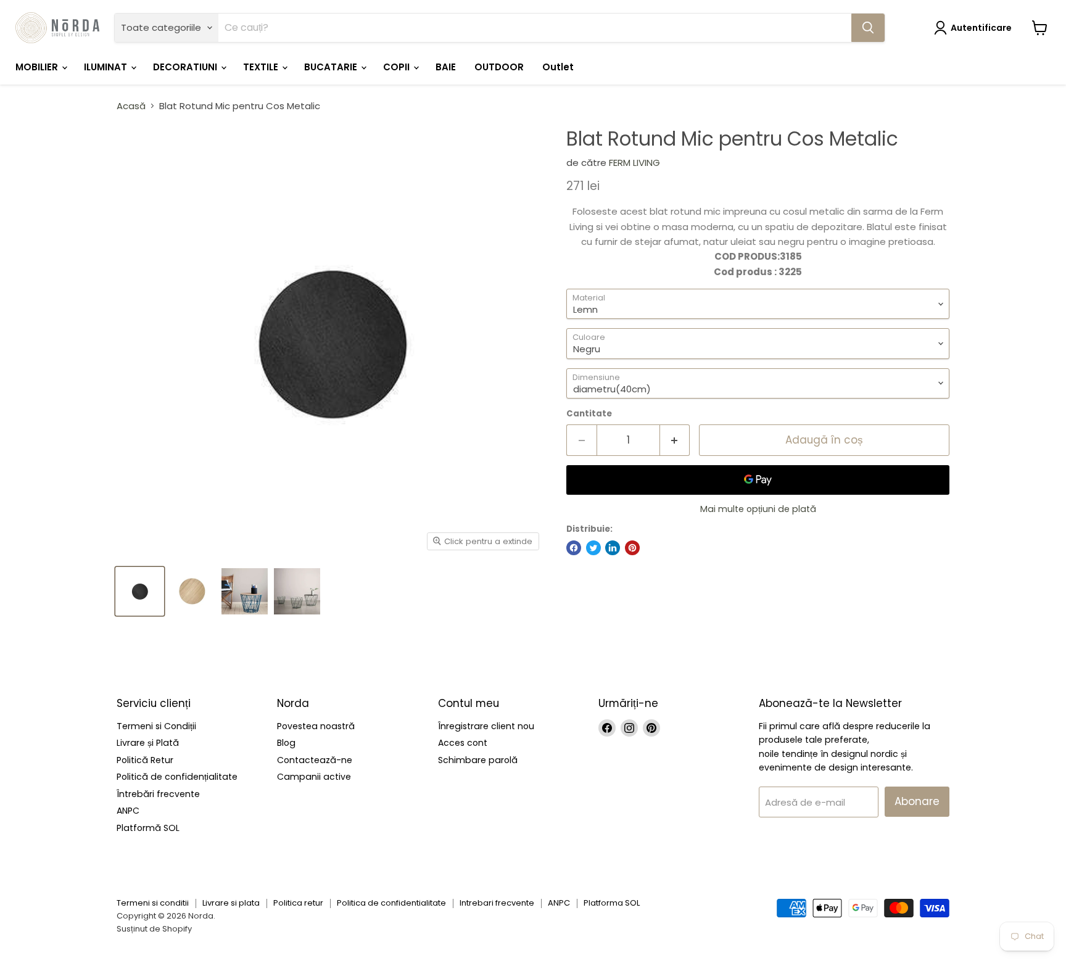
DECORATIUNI (186, 66)
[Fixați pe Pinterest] (632, 547)
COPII (397, 66)
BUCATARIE (332, 66)
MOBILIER (37, 66)
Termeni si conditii (153, 903)
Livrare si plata (231, 903)
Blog (286, 743)
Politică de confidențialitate (177, 777)
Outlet (558, 66)
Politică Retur (145, 760)
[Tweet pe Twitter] (593, 547)
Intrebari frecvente (497, 903)
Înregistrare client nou (486, 726)
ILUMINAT (107, 66)
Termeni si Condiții (156, 726)
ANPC (128, 810)
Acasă (131, 106)
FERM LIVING (634, 162)
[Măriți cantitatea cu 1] (675, 440)
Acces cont (462, 743)
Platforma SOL (612, 903)
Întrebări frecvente (158, 794)
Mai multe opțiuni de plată (758, 509)
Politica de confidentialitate (391, 903)
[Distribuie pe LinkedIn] (612, 547)
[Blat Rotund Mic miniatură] (139, 591)
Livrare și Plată (148, 743)
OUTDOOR (499, 66)
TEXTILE (262, 66)
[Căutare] (868, 28)
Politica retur (298, 903)
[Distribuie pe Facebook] (573, 547)
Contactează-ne (314, 760)
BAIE (446, 66)
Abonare (917, 801)
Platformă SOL (148, 828)
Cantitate (589, 413)
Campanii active (314, 777)
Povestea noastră (316, 726)
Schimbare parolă (478, 760)
